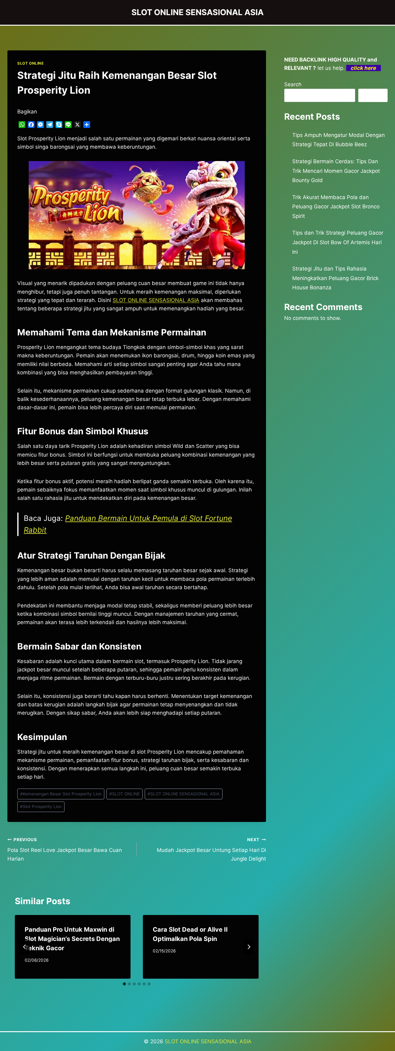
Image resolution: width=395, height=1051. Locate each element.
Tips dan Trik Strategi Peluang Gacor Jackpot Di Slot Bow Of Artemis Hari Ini (337, 242)
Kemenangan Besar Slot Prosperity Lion (61, 793)
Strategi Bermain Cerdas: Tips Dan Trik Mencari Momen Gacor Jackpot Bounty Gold (336, 170)
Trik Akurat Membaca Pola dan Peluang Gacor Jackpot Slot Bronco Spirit (336, 206)
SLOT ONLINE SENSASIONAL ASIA (183, 793)
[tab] (124, 983)
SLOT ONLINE (30, 63)
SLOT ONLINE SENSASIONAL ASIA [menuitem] (156, 300)
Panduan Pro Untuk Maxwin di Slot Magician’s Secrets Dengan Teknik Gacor (72, 939)
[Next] (249, 946)
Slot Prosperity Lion (41, 806)
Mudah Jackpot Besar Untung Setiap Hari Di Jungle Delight (211, 849)
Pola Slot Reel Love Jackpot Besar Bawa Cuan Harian (64, 849)
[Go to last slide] (25, 946)
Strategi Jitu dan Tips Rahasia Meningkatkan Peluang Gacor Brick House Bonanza (335, 278)
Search (292, 84)
